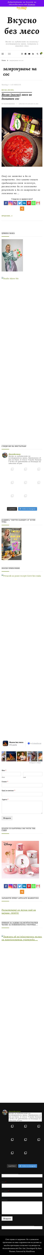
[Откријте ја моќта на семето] (22, 486)
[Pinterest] (29, 203)
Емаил (5, 781)
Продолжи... (6, 216)
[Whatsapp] (33, 203)
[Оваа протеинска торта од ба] (35, 473)
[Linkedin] (24, 203)
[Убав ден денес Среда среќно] (9, 486)
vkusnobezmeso (9, 104)
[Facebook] (6, 203)
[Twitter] (20, 203)
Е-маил (5, 1191)
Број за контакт (8, 790)
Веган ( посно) (8, 90)
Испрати (7, 818)
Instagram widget (35, 762)
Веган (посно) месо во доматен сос (17, 97)
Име (4, 770)
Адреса (5, 799)
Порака (4, 1200)
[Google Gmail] (38, 203)
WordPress (30, 1251)
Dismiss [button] (31, 4)
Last (24, 777)
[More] (22, 209)
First (3, 777)
